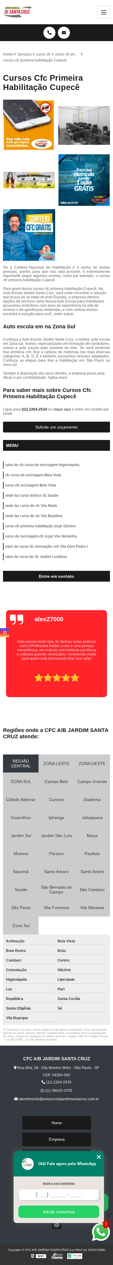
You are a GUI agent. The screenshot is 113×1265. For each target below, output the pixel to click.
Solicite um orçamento (56, 427)
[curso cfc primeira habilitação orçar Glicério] (29, 235)
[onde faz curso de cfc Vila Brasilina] (29, 180)
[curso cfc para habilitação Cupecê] (29, 126)
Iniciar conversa (58, 1211)
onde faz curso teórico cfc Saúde (31, 495)
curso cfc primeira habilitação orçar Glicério (40, 526)
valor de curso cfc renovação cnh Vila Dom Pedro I (46, 546)
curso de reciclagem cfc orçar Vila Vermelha (41, 536)
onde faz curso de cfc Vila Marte (31, 506)
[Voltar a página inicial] (17, 12)
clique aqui (62, 409)
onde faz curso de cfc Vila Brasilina (33, 516)
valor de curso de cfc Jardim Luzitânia (36, 557)
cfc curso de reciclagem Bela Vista (33, 475)
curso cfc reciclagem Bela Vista (30, 485)
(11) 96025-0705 (58, 1091)
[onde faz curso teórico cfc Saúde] (84, 126)
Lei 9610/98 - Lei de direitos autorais (31, 1039)
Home (57, 1123)
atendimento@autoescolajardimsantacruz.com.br (58, 1099)
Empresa (56, 1139)
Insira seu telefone (59, 1184)
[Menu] (103, 12)
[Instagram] (56, 1224)
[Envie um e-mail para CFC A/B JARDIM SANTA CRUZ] (64, 33)
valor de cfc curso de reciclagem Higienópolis (42, 465)
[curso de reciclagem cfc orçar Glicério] (84, 180)
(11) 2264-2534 (35, 409)
